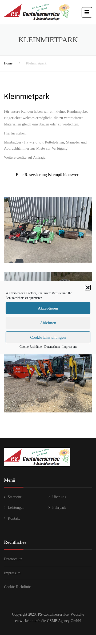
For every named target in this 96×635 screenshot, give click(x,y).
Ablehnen (48, 323)
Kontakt (14, 518)
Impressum (69, 347)
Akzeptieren (48, 308)
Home (8, 63)
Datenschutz (52, 347)
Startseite (15, 497)
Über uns (59, 497)
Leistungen (16, 508)
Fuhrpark (59, 508)
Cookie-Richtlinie (30, 347)
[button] (87, 287)
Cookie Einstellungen (48, 337)
